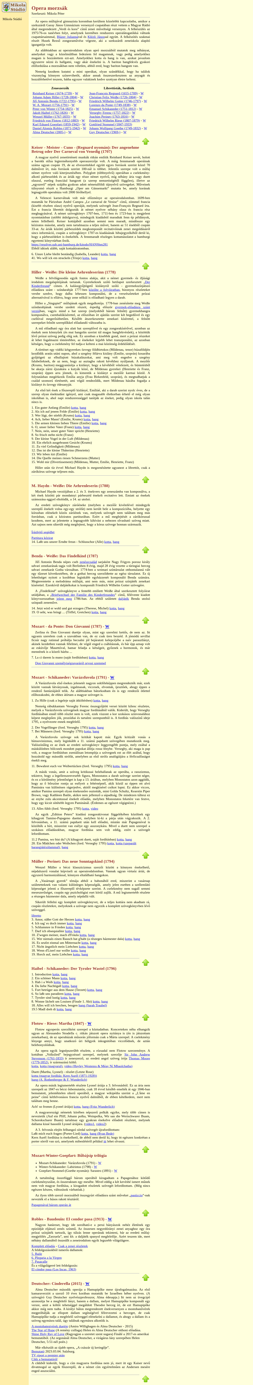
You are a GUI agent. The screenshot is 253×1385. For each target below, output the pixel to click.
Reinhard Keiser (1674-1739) (52, 93)
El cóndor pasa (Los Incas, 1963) (53, 1269)
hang (112, 254)
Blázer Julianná (67, 37)
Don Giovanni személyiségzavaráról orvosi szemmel (70, 663)
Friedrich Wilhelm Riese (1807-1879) (114, 120)
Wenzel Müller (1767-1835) (51, 116)
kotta (104, 254)
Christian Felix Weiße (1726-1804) (112, 97)
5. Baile (36, 1254)
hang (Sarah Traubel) (93, 1005)
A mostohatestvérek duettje (49, 1326)
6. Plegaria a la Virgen (46, 1258)
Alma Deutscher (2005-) (49, 132)
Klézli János (96, 37)
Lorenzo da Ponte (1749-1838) (110, 105)
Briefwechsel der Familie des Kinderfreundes (83, 595)
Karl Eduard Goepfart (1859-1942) (56, 124)
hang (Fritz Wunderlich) (98, 1106)
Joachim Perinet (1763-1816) (108, 116)
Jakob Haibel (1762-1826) (50, 113)
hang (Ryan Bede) (102, 1133)
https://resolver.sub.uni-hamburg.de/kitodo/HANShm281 (69, 244)
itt (105, 1141)
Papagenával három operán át (51, 1205)
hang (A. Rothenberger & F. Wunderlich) (59, 1079)
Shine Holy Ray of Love (47, 1334)
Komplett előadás (43, 1246)
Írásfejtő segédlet (42, 532)
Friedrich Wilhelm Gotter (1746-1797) (115, 101)
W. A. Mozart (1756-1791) (51, 105)
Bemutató (37, 1351)
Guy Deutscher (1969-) (104, 132)
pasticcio (137, 1195)
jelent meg (64, 598)
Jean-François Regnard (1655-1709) (113, 93)
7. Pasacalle (39, 1261)
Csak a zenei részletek (73, 1246)
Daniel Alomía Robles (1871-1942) (56, 128)
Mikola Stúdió (12, 19)
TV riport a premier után (48, 1355)
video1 (89, 1124)
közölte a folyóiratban (104, 290)
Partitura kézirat (42, 538)
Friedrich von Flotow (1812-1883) (56, 120)
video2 (100, 1124)
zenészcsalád (88, 562)
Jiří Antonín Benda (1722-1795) (54, 101)
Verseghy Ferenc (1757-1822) (109, 113)
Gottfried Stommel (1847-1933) (110, 124)
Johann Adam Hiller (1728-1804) (55, 97)
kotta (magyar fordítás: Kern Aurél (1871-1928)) (64, 1076)
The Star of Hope (43, 1330)
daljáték (123, 598)
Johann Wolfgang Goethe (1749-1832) (115, 128)
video (94, 808)
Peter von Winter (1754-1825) (53, 109)
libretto (36, 915)
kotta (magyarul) (51, 1066)
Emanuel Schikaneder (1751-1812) (112, 109)
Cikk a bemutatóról (44, 1359)
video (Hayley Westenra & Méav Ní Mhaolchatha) (98, 1066)
